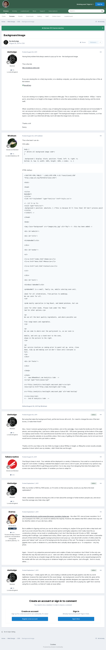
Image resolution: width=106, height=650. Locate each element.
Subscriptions (53, 11)
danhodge (15, 41)
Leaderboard (68, 16)
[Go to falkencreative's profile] (12, 464)
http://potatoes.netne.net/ (31, 68)
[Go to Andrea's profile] (12, 519)
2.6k (13, 532)
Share (83, 42)
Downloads (30, 16)
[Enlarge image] (26, 85)
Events (20, 16)
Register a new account (29, 619)
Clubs (4, 16)
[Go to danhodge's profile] (6, 42)
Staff (47, 16)
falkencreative (12, 457)
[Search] (102, 11)
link (72, 429)
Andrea (11, 512)
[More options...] (101, 52)
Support (42, 11)
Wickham (12, 136)
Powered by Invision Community (53, 647)
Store (34, 11)
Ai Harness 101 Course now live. (53, 28)
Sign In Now (76, 619)
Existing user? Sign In (85, 4)
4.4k (13, 475)
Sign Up (99, 4)
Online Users (56, 16)
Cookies (53, 644)
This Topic (94, 11)
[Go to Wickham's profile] (12, 143)
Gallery (39, 16)
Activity (14, 11)
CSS (23, 43)
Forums (12, 16)
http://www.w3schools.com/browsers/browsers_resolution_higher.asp (45, 516)
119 (13, 70)
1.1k (13, 154)
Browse (5, 11)
